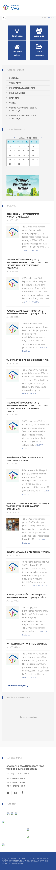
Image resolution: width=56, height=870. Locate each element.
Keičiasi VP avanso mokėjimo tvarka (28, 551)
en (49, 17)
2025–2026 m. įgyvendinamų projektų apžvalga (22, 215)
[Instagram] (15, 793)
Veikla (12, 103)
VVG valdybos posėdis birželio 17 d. (27, 359)
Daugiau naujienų (18, 685)
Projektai (14, 78)
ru (52, 17)
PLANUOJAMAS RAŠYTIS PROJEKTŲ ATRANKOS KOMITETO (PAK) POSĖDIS (26, 312)
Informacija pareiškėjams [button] (22, 88)
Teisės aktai (15, 83)
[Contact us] (9, 793)
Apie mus (39, 35)
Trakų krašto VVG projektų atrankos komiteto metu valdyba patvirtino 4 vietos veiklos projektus (27, 407)
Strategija (17, 35)
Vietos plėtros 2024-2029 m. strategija (23, 109)
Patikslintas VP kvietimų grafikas (26, 643)
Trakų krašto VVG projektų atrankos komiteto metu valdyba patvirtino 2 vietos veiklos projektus (27, 263)
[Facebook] (22, 793)
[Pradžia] (28, 6)
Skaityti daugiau (31, 250)
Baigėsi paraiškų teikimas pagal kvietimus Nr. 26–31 (25, 459)
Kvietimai (14, 98)
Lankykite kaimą (17, 53)
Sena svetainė (39, 53)
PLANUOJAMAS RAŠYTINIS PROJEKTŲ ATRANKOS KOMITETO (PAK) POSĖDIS (26, 596)
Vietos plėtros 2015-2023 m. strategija (23, 117)
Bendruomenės (17, 93)
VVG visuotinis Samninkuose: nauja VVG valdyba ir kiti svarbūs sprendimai (27, 506)
